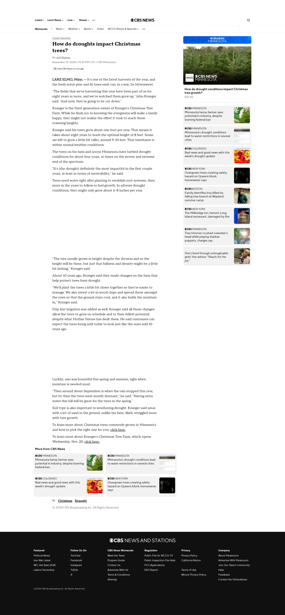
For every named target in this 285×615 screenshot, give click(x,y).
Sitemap (112, 579)
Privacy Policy (189, 555)
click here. (118, 430)
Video (100, 29)
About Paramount (228, 555)
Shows (83, 20)
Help (221, 570)
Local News (55, 20)
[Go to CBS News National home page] (142, 20)
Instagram (76, 565)
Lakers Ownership (44, 570)
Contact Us (114, 565)
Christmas (65, 501)
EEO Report (151, 570)
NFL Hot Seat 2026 (45, 565)
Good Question (61, 38)
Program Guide (116, 560)
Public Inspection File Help (159, 560)
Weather (73, 29)
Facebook (76, 560)
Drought (81, 501)
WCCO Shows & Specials (122, 29)
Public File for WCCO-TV (158, 555)
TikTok (74, 570)
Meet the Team (116, 555)
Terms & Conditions (119, 574)
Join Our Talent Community (234, 565)
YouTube (75, 555)
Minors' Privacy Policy (193, 574)
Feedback (224, 574)
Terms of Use (188, 570)
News (59, 29)
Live (70, 20)
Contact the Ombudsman (232, 579)
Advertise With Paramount (233, 560)
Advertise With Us (118, 570)
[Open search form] (248, 20)
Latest (39, 20)
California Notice (191, 560)
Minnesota (41, 29)
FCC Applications (154, 565)
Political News (42, 555)
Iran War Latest (42, 560)
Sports (88, 29)
